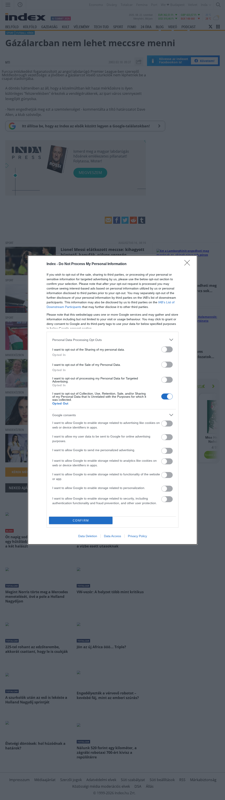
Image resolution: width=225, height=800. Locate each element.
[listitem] (112, 339)
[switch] (167, 349)
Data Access (112, 536)
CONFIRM (81, 520)
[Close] (188, 264)
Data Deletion (87, 536)
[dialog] (112, 400)
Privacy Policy (137, 536)
